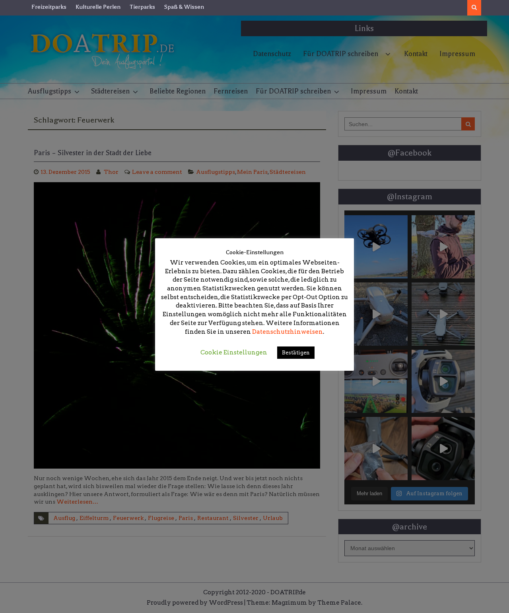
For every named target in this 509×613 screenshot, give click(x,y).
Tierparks (142, 6)
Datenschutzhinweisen (287, 331)
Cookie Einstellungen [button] (233, 352)
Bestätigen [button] (296, 353)
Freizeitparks (48, 6)
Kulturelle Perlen (98, 6)
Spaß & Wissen (184, 6)
